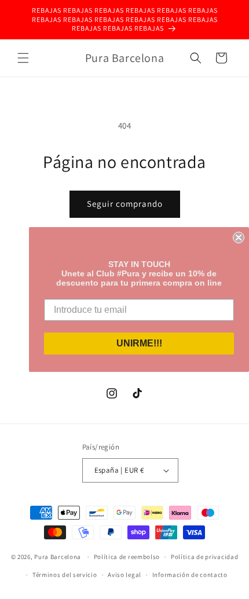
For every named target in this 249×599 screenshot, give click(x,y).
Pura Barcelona (57, 557)
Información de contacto (190, 575)
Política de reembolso (127, 557)
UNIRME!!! (139, 343)
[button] (23, 58)
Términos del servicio (64, 575)
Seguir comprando (125, 203)
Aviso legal (124, 575)
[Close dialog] (238, 237)
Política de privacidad (204, 557)
